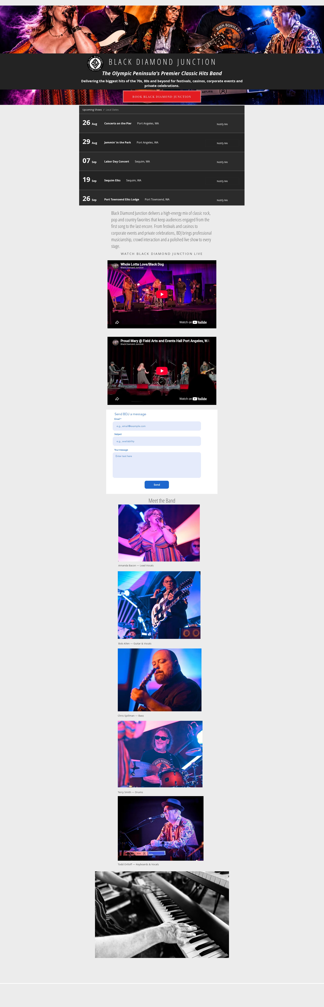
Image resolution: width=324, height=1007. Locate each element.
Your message (121, 450)
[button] (162, 914)
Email (117, 419)
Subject (118, 434)
